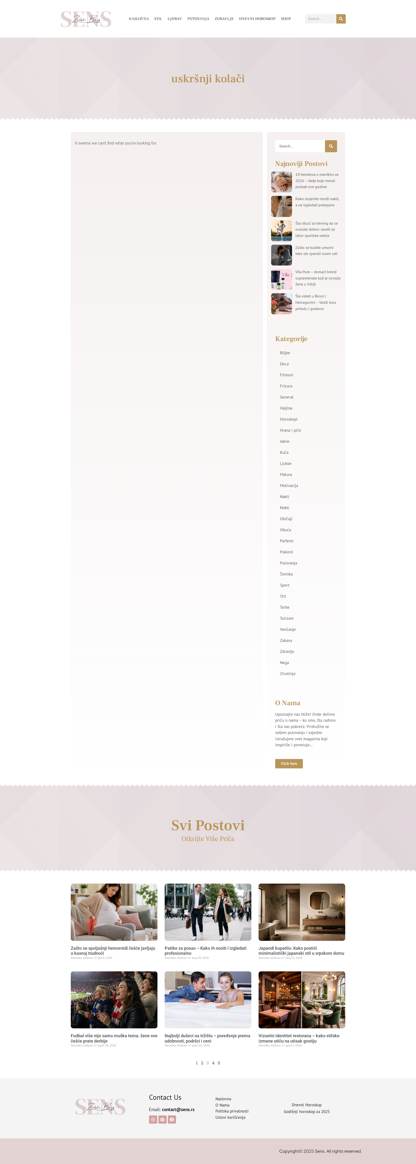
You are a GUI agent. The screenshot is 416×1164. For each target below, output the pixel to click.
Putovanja (198, 18)
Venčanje (288, 629)
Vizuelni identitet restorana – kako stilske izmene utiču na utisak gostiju (299, 1038)
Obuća (285, 529)
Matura (286, 474)
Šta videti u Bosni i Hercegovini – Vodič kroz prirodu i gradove (315, 302)
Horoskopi (289, 419)
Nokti (284, 507)
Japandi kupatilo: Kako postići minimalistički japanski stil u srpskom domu (301, 951)
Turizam (287, 618)
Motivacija (289, 485)
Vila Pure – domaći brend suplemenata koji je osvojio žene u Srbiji (318, 277)
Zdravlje (224, 18)
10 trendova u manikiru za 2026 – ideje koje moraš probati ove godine (316, 180)
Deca (284, 364)
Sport (285, 585)
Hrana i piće (290, 430)
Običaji (286, 518)
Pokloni (286, 552)
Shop (286, 18)
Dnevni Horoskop (257, 18)
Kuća (284, 452)
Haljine (286, 408)
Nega (284, 662)
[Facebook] (172, 1119)
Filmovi (286, 375)
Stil (158, 18)
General (286, 397)
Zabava (286, 640)
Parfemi (286, 541)
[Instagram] (153, 1119)
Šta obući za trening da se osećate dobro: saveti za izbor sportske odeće (316, 229)
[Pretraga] (341, 19)
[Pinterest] (162, 1119)
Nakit (284, 496)
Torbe (285, 607)
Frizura (286, 386)
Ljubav (175, 18)
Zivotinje (288, 673)
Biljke (285, 352)
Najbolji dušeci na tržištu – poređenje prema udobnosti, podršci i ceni (207, 1038)
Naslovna (139, 18)
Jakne (284, 441)
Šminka (286, 574)
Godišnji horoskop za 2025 (307, 1111)
